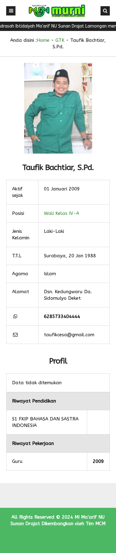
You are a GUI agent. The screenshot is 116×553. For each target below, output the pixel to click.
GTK (59, 40)
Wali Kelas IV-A (61, 213)
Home (43, 40)
